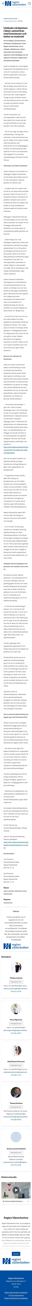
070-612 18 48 (16, 991)
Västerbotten (8, 903)
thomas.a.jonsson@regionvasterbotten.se (16, 989)
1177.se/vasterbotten (16, 1295)
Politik (24, 891)
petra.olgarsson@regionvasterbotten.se (16, 1030)
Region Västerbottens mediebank (16, 1298)
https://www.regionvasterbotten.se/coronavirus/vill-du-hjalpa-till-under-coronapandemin (16, 450)
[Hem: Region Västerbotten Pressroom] (15, 3)
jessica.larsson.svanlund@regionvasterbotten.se (16, 1162)
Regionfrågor (8, 894)
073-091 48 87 (16, 1033)
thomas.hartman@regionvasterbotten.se (16, 1117)
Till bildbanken (16, 940)
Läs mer (16, 1254)
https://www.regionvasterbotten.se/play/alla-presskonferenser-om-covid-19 (16, 845)
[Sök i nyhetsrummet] (29, 3)
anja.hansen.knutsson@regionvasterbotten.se (16, 1072)
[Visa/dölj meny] (3, 3)
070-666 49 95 (16, 1119)
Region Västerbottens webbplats (16, 1292)
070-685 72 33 (16, 1075)
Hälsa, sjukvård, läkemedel (13, 891)
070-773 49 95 (16, 1165)
